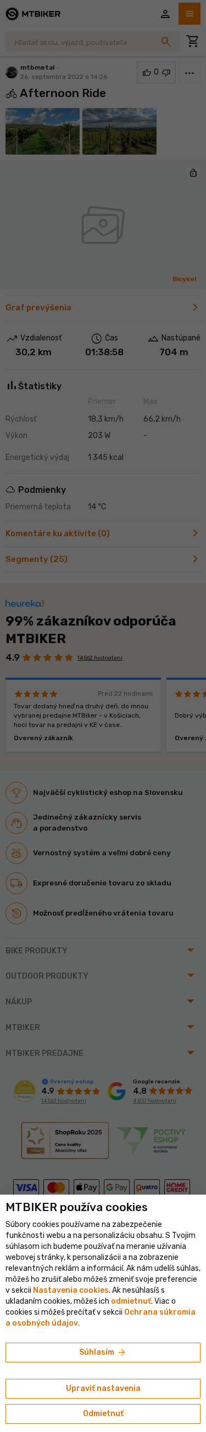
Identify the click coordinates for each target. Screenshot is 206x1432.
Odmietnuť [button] (103, 1413)
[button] (131, 1301)
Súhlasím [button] (103, 1352)
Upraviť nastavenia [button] (103, 1388)
